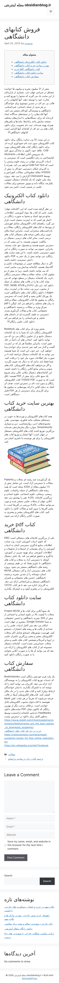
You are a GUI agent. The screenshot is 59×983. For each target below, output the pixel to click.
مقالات (11, 754)
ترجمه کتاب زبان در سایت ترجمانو (25, 758)
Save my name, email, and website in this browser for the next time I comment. (29, 845)
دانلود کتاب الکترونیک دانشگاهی (30, 62)
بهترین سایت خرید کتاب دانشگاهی (31, 65)
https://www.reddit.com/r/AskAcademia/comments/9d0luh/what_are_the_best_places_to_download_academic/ (29, 724)
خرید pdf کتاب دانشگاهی (27, 69)
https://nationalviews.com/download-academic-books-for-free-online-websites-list (29, 738)
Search (8, 875)
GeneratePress (29, 978)
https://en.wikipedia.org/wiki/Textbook (26, 745)
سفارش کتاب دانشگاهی (26, 76)
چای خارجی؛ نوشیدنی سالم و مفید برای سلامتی (28, 923)
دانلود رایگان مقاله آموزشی (18, 928)
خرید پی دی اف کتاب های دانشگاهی (22, 731)
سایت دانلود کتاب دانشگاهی (28, 72)
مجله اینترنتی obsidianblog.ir (27, 5)
